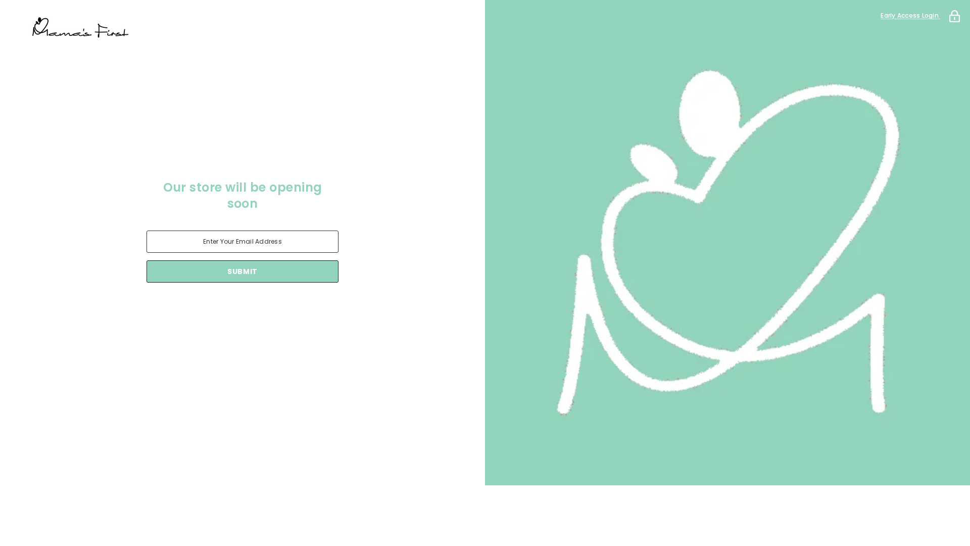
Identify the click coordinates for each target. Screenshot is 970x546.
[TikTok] (257, 309)
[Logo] (242, 27)
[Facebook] (200, 309)
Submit (242, 271)
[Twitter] (285, 309)
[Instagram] (228, 309)
